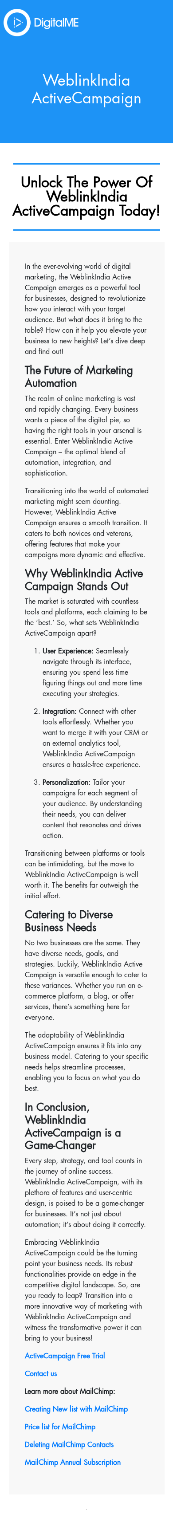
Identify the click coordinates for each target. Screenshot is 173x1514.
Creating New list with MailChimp (76, 1409)
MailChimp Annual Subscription (73, 1462)
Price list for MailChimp (60, 1427)
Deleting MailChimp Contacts (69, 1444)
